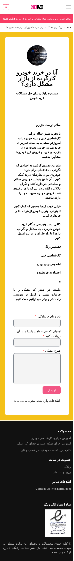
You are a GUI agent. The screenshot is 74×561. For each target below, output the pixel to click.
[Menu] (65, 7)
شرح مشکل (52, 350)
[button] (6, 7)
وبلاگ (67, 466)
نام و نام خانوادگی (49, 316)
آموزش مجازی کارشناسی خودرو (51, 438)
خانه (69, 27)
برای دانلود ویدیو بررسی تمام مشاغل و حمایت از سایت (37, 18)
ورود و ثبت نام (62, 472)
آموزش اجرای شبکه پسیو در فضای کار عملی (44, 443)
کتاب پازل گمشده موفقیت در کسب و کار (46, 450)
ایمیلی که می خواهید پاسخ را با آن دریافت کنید (39, 333)
